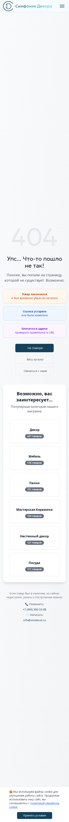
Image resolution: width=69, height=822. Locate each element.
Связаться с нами (35, 371)
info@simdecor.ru (34, 620)
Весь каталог (35, 359)
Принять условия (34, 815)
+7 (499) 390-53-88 (34, 609)
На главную (35, 348)
